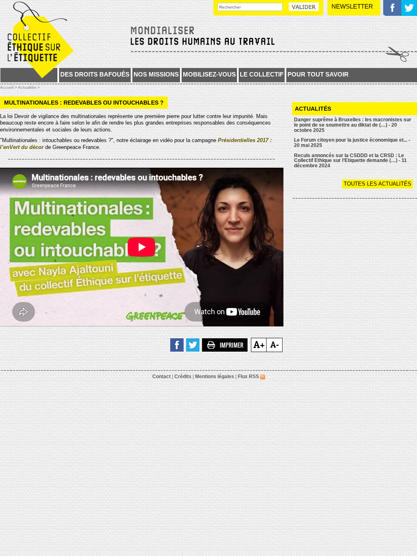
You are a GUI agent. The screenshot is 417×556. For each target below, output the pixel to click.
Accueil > (9, 87)
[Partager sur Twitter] (193, 344)
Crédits (182, 376)
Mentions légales (214, 376)
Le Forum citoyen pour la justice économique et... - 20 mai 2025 (352, 143)
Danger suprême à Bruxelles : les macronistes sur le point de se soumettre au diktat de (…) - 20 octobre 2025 (352, 124)
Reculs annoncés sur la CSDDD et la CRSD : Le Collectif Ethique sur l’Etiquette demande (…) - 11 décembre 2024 (350, 160)
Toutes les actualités (377, 184)
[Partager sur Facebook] (177, 344)
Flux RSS (249, 376)
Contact (161, 376)
